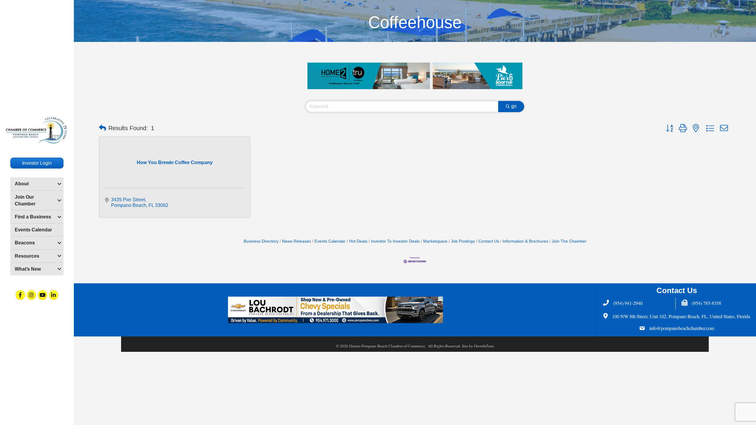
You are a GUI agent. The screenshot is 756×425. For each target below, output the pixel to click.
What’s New (28, 269)
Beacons (25, 242)
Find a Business (33, 216)
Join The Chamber (569, 241)
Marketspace (435, 241)
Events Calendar (33, 229)
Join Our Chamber (25, 200)
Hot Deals (358, 241)
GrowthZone (484, 346)
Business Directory (261, 241)
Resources (27, 256)
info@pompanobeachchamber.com (681, 328)
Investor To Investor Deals (395, 241)
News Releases (296, 241)
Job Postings (463, 241)
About (22, 183)
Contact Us (488, 241)
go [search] (514, 106)
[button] (102, 128)
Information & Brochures (525, 241)
